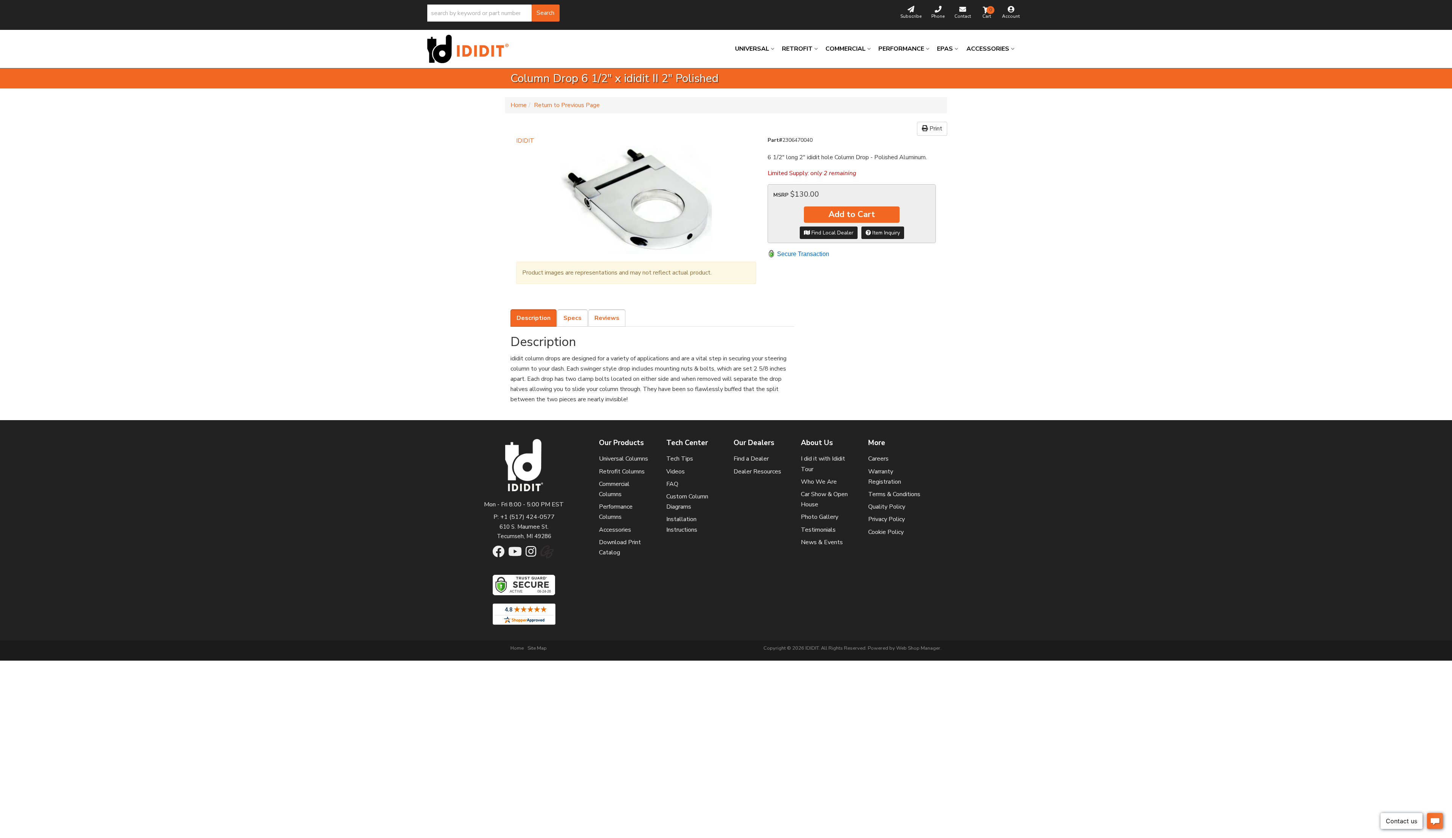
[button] (493, 13)
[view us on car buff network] (547, 555)
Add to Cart (851, 214)
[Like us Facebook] (498, 554)
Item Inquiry (885, 232)
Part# (775, 140)
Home (518, 105)
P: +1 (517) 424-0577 (524, 517)
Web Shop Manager (918, 648)
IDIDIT (525, 141)
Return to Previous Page (567, 105)
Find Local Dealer (831, 232)
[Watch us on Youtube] (515, 554)
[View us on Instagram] (531, 554)
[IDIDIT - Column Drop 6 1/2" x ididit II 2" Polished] (636, 200)
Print (935, 128)
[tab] (533, 318)
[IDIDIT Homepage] (470, 49)
